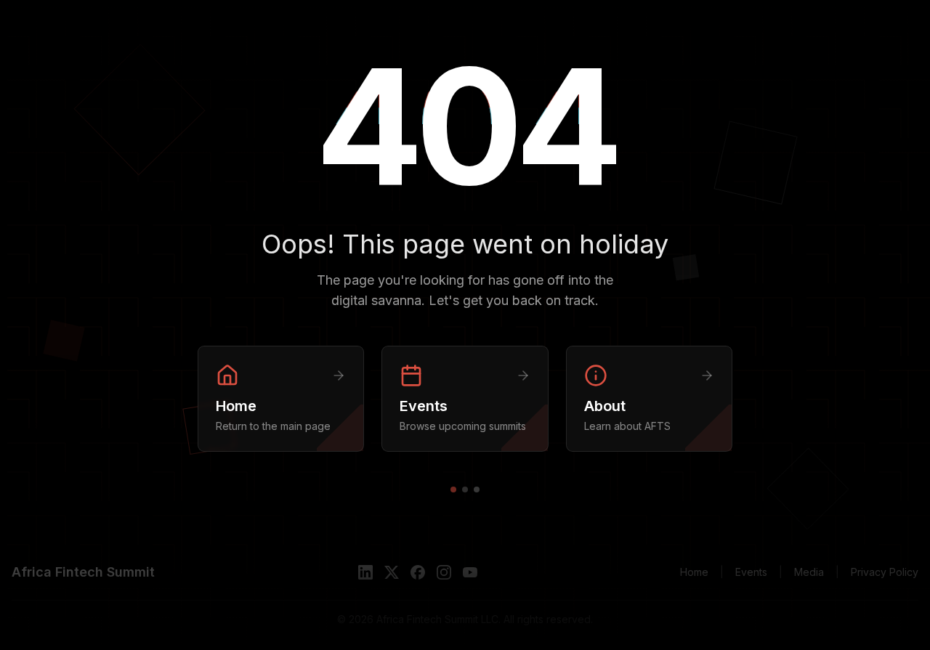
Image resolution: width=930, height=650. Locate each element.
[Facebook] (418, 572)
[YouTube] (470, 572)
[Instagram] (444, 572)
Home (694, 572)
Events (751, 572)
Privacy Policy (884, 572)
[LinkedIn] (365, 572)
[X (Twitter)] (391, 572)
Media (809, 572)
